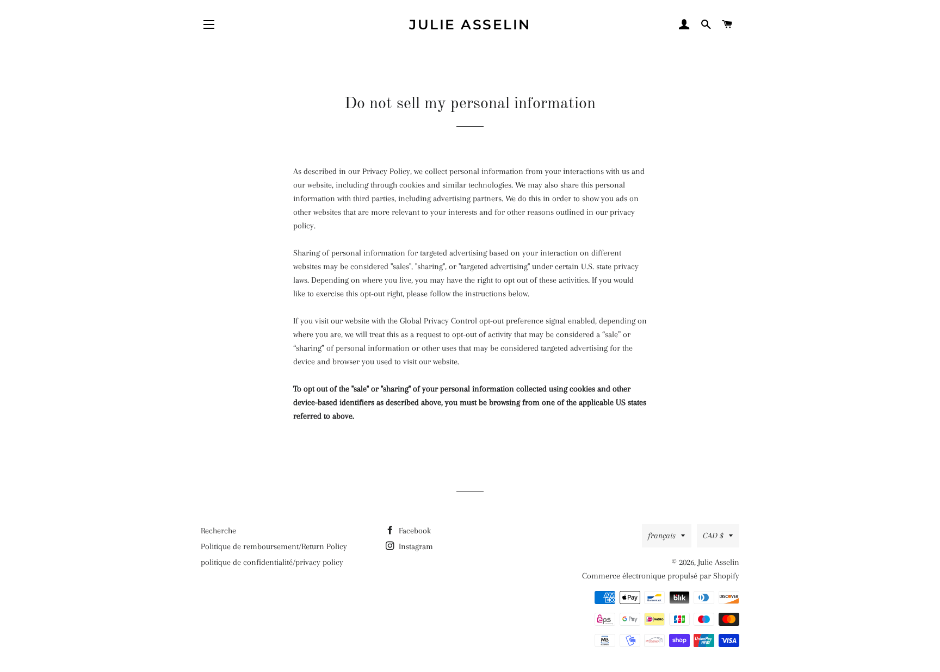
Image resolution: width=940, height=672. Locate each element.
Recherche (218, 531)
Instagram (415, 546)
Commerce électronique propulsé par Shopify (660, 576)
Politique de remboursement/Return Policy (274, 546)
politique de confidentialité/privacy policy (272, 562)
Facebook (414, 531)
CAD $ (713, 535)
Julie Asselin (470, 24)
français (662, 535)
